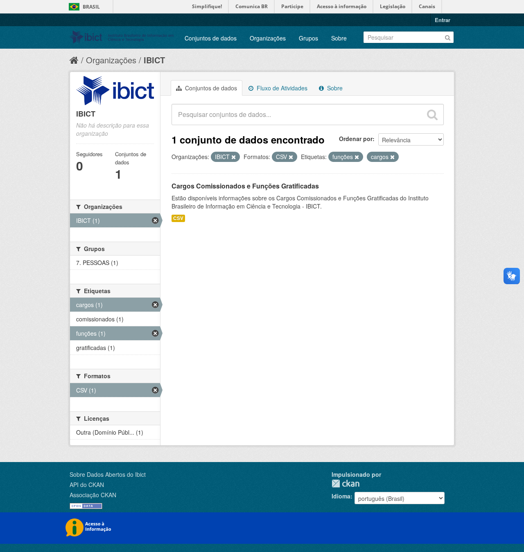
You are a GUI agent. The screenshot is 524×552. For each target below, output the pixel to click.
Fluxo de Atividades (281, 88)
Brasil (91, 6)
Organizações (268, 38)
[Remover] (233, 157)
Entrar (442, 20)
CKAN (345, 483)
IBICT (154, 60)
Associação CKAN (93, 495)
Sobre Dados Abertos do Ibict (108, 474)
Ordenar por (356, 139)
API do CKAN (87, 484)
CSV (178, 218)
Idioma (341, 496)
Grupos (308, 38)
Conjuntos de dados (211, 38)
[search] (432, 114)
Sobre (339, 38)
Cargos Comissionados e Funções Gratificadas (245, 186)
